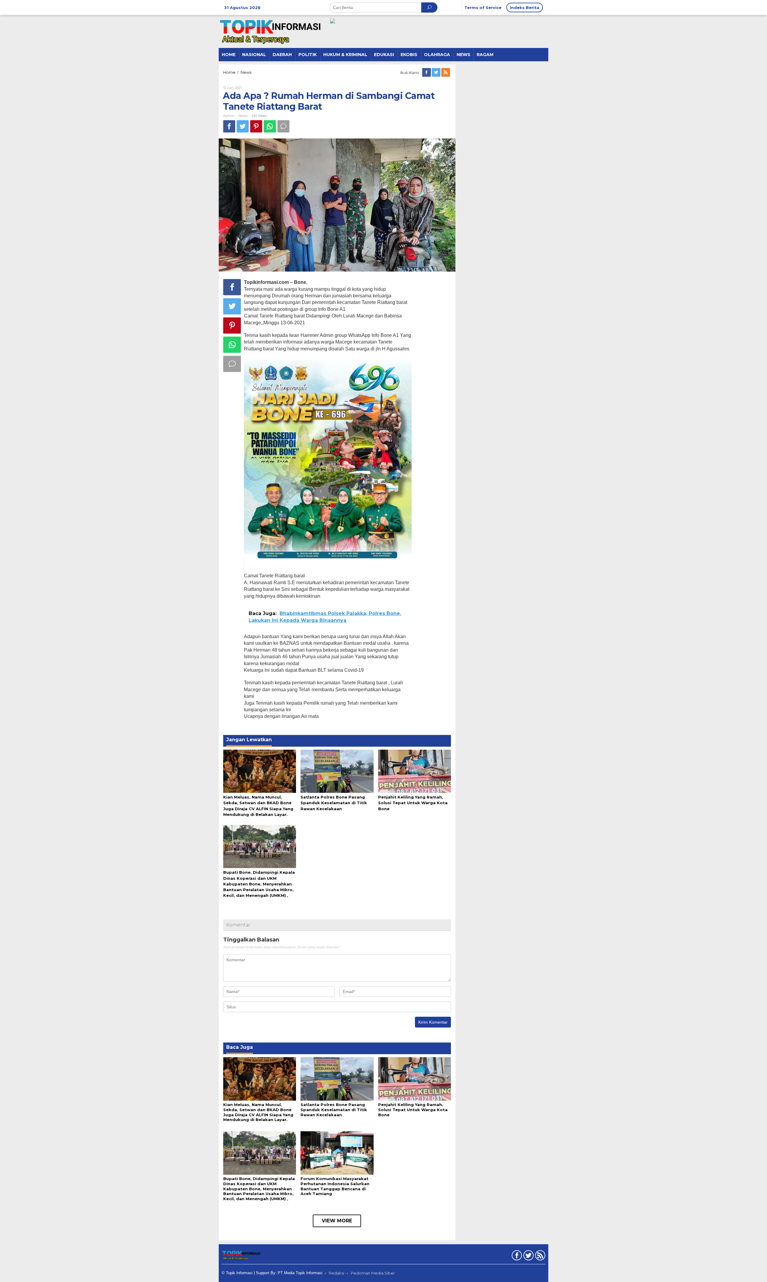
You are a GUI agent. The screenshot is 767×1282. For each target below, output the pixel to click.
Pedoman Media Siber (373, 1273)
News (242, 116)
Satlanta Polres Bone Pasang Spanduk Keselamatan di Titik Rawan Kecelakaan (334, 803)
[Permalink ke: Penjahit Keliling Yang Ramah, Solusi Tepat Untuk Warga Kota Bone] (414, 770)
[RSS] (446, 72)
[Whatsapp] (270, 126)
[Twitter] (436, 72)
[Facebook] (427, 72)
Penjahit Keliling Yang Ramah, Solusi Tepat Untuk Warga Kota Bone (413, 803)
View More (337, 1221)
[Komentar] (283, 126)
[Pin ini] (256, 126)
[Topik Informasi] (271, 31)
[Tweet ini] (243, 126)
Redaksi (336, 1273)
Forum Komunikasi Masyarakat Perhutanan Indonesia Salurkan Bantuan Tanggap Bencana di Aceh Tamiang (335, 1186)
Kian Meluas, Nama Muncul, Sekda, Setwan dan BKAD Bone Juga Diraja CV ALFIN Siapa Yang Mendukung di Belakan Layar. (258, 1112)
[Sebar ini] (229, 126)
